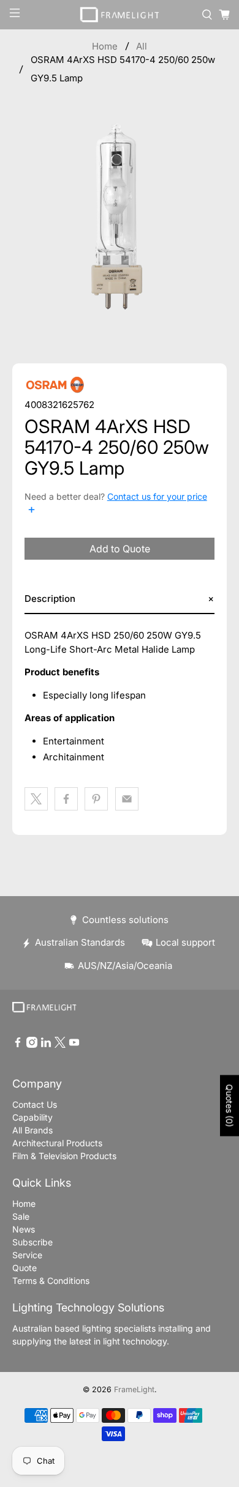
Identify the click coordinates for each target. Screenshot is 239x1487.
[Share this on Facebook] (66, 798)
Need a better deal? (116, 503)
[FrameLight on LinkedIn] (45, 1044)
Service (27, 1255)
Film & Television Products (64, 1156)
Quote (24, 1268)
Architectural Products (57, 1143)
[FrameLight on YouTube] (74, 1044)
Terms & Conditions (50, 1280)
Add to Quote (119, 549)
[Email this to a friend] (126, 798)
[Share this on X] (36, 798)
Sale (20, 1216)
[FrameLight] (120, 15)
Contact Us (34, 1104)
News (23, 1229)
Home (105, 46)
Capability (32, 1117)
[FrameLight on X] (60, 1044)
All (141, 46)
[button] (120, 599)
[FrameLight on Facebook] (17, 1044)
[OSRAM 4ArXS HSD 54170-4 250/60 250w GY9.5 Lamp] (119, 219)
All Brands (32, 1130)
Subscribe (32, 1242)
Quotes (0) (229, 1106)
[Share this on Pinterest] (96, 798)
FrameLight (134, 1389)
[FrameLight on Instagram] (31, 1044)
